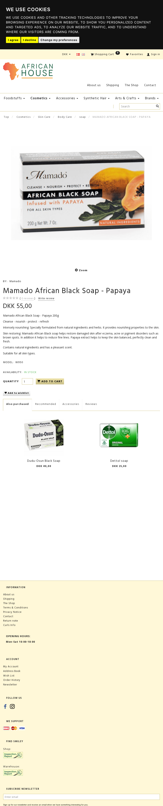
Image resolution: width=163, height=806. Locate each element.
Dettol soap (119, 461)
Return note (10, 621)
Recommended (45, 404)
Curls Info (9, 625)
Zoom (83, 270)
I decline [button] (29, 40)
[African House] (28, 70)
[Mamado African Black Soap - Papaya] (81, 193)
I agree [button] (13, 40)
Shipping (112, 85)
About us (94, 85)
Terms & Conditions (15, 608)
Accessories (70, 404)
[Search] (157, 106)
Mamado (15, 281)
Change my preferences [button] (59, 40)
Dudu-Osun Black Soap (43, 461)
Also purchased (17, 404)
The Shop (132, 85)
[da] (78, 54)
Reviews (91, 404)
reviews (27, 298)
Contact (150, 85)
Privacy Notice (12, 612)
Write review (46, 298)
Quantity (11, 381)
